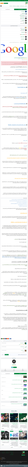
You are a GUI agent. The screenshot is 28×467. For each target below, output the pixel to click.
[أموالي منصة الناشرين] (26, 3)
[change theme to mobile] (1, 0)
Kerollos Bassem (3, 438)
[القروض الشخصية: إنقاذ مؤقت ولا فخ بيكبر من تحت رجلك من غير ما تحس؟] (23, 417)
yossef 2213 (12, 438)
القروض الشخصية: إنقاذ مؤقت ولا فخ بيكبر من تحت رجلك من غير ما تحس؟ (19, 199)
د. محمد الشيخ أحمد (3, 405)
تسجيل (2, 354)
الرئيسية (26, 42)
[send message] (12, 367)
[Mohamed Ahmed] (25, 343)
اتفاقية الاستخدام (11, 0)
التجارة (24, 42)
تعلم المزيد (4, 466)
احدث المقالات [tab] (20, 373)
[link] (14, 365)
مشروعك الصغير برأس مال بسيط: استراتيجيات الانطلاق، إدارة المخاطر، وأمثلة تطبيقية (14, 423)
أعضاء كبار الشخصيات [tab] (7, 9)
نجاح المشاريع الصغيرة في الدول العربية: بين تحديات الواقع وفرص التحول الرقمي (19, 203)
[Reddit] (8, 338)
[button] (1, 338)
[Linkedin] (4, 338)
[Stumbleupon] (7, 338)
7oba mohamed (22, 350)
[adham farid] (14, 361)
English (5, 0)
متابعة (15, 367)
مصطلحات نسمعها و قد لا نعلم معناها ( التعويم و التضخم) (17, 392)
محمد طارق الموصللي (3, 377)
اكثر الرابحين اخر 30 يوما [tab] (20, 9)
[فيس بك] (27, 0)
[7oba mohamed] (25, 350)
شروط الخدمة (7, 451)
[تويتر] (25, 0)
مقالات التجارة (21, 42)
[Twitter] (9, 338)
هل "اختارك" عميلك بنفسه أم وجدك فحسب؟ (19, 375)
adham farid (14, 364)
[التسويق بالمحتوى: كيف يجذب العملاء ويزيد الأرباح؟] (5, 417)
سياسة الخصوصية (15, 0)
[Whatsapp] (2, 338)
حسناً (1, 465)
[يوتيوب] (24, 0)
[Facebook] (10, 338)
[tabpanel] (14, 17)
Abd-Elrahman (21, 421)
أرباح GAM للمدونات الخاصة (11, 454)
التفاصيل (3, 428)
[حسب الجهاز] (2, 0)
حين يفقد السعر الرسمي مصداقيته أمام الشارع (19, 388)
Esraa (2, 390)
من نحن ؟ (3, 451)
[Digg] (6, 338)
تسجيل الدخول (6, 354)
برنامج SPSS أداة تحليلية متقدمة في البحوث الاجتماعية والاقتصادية (17, 403)
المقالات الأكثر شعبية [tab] (7, 373)
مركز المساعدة (18, 0)
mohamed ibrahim (22, 346)
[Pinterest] (3, 338)
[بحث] (1, 6)
